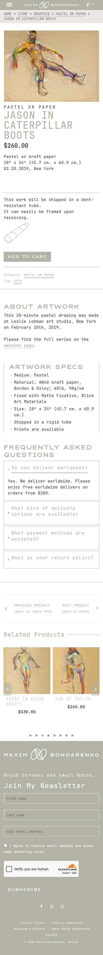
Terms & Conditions (67, 922)
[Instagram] (51, 906)
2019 (18, 281)
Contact (52, 934)
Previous (8, 689)
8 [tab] (72, 735)
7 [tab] (66, 735)
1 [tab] (30, 735)
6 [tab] (60, 735)
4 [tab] (48, 735)
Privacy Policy (32, 922)
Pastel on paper (39, 275)
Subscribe (25, 889)
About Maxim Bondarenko (70, 928)
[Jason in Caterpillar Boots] (51, 66)
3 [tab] (42, 735)
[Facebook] (41, 906)
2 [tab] (36, 735)
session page (19, 345)
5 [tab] (54, 735)
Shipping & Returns (29, 928)
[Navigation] (9, 5)
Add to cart (27, 256)
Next (95, 689)
